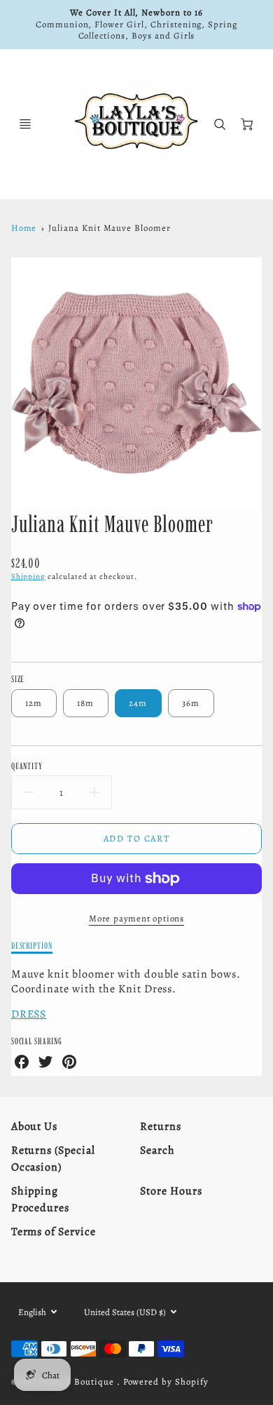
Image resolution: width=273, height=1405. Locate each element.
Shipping (28, 576)
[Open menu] (25, 124)
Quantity (27, 765)
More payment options (136, 918)
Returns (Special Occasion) (53, 1159)
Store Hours (171, 1191)
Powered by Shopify (166, 1381)
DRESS (29, 1014)
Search (157, 1150)
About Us (34, 1126)
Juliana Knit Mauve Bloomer (109, 228)
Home (24, 228)
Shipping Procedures (40, 1199)
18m (85, 703)
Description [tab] (32, 945)
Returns (160, 1126)
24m (138, 703)
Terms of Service (53, 1231)
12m (34, 703)
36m (191, 703)
